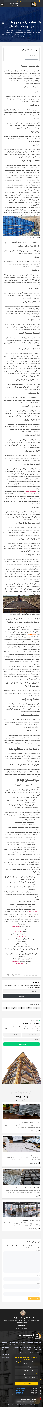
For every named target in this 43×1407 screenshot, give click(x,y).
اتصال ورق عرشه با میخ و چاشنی (30, 1122)
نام (38, 1275)
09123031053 (19, 931)
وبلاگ (33, 37)
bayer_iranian (16, 926)
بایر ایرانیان (38, 37)
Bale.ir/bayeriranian (20, 1388)
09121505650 (19, 1393)
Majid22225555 (19, 1392)
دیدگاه (37, 1250)
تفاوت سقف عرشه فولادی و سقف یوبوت (28, 1187)
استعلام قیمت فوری (26, 1383)
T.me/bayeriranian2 (20, 1390)
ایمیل (38, 1283)
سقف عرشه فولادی (31, 491)
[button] (27, 55)
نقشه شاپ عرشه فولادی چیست (30, 1155)
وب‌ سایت (37, 1290)
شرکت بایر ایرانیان (21, 936)
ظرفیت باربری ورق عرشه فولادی (30, 1220)
